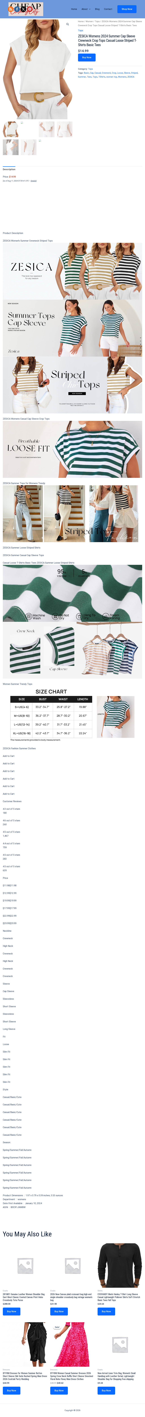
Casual (98, 73)
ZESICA (130, 77)
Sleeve (127, 73)
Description (9, 169)
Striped (134, 73)
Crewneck (106, 73)
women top (111, 77)
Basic (86, 73)
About (85, 9)
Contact (108, 9)
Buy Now (86, 57)
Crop (114, 73)
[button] (89, 9)
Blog (97, 9)
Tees (89, 77)
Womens (122, 77)
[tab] (9, 169)
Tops (97, 21)
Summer (82, 77)
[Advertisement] (72, 212)
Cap (92, 73)
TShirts (101, 77)
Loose (120, 73)
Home (74, 9)
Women (89, 21)
